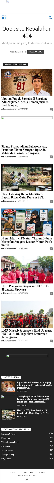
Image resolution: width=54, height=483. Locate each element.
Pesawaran (5, 446)
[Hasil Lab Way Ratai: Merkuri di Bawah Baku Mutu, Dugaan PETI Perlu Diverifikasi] (27, 177)
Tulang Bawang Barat (10, 442)
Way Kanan (6, 459)
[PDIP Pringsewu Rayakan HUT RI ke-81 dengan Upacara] (27, 269)
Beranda (12, 472)
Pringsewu (5, 438)
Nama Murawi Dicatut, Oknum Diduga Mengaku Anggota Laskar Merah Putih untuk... (26, 242)
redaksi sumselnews (8, 109)
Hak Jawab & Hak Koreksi (27, 475)
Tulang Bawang (7, 455)
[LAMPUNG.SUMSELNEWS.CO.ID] (27, 7)
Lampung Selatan (8, 434)
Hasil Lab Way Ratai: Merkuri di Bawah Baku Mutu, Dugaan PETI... (23, 195)
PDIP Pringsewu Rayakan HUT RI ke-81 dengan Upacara (25, 287)
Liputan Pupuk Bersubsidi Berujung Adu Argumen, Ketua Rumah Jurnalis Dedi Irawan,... (24, 102)
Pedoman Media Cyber (27, 472)
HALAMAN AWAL (35, 52)
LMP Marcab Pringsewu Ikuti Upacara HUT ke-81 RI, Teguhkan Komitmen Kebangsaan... (26, 334)
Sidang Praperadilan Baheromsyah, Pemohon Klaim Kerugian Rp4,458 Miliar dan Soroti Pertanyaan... (24, 150)
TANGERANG (7, 450)
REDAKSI (42, 472)
